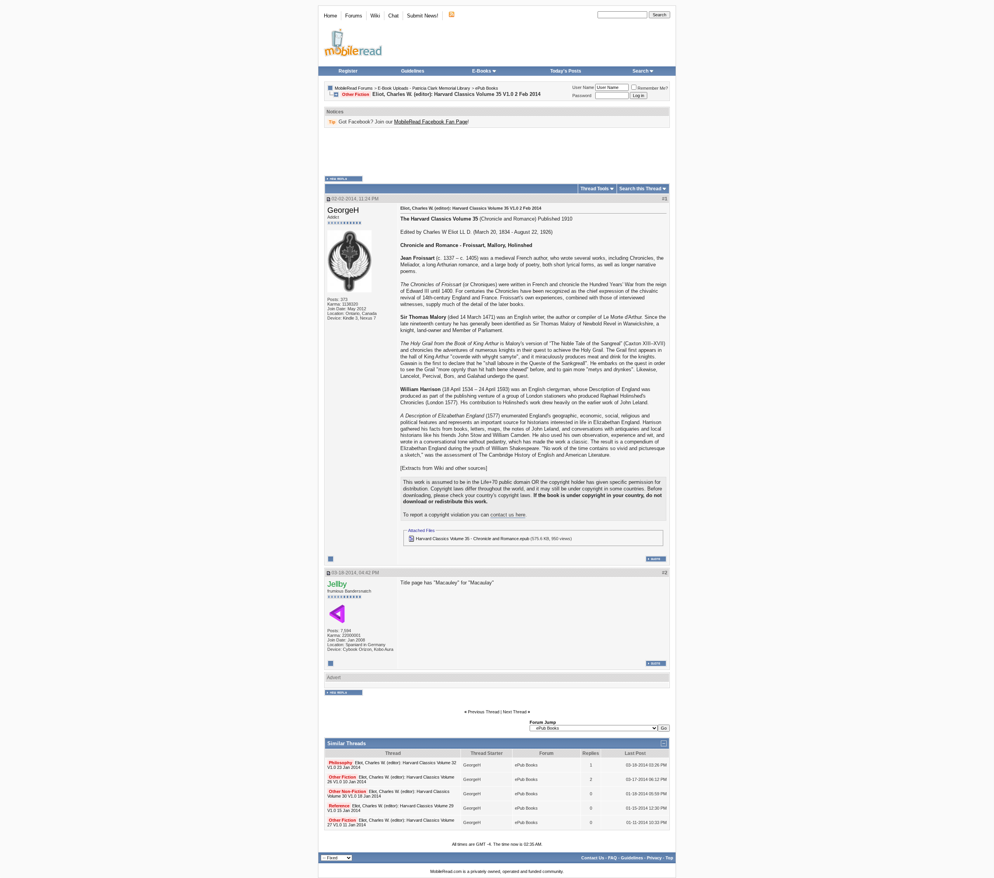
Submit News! (422, 16)
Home (330, 16)
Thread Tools (594, 188)
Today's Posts (565, 71)
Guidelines (412, 71)
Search (640, 71)
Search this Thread (640, 188)
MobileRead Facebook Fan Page (430, 122)
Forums (353, 16)
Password (581, 95)
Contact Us (592, 857)
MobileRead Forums (354, 88)
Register (348, 71)
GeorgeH (343, 210)
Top (669, 857)
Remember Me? (653, 88)
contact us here (507, 515)
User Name (583, 87)
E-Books (481, 71)
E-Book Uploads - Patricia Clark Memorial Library (424, 88)
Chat (393, 16)
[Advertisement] (497, 151)
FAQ (612, 857)
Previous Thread (483, 711)
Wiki (375, 16)
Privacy (654, 857)
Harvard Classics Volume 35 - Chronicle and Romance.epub (472, 538)
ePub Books (486, 88)
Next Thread (515, 711)
